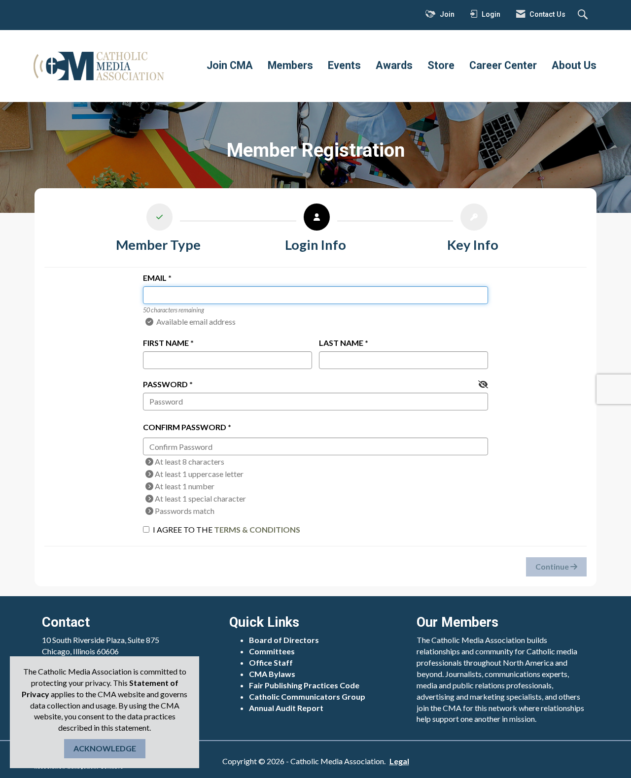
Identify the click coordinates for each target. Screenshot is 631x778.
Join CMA (230, 65)
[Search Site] (584, 15)
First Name (166, 342)
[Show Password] (483, 384)
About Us (574, 65)
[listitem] (158, 230)
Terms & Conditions (257, 529)
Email (155, 277)
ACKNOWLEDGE (104, 748)
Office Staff (271, 662)
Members (290, 65)
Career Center (503, 65)
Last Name (341, 342)
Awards (394, 65)
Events (344, 65)
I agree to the (226, 529)
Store (441, 65)
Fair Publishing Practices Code (304, 685)
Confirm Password (184, 427)
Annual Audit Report (286, 707)
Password (165, 384)
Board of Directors (284, 639)
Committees (272, 651)
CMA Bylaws (272, 673)
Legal (399, 761)
